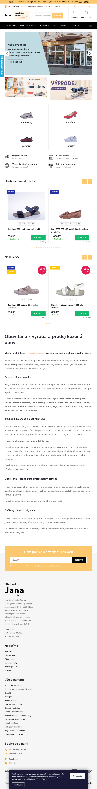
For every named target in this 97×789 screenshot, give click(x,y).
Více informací (42, 779)
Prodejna (8, 697)
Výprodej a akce (11, 666)
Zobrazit (38, 237)
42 (79, 224)
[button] (7, 53)
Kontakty (57, 6)
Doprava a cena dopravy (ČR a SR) (38, 6)
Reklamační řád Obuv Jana (15, 712)
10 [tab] (56, 247)
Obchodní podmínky (13, 708)
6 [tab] (47, 247)
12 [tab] (60, 247)
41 (74, 224)
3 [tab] (41, 247)
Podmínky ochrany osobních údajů (18, 715)
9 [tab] (53, 247)
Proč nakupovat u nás (13, 704)
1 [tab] (36, 247)
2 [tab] (39, 247)
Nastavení (18, 785)
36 (20, 224)
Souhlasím (77, 776)
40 (33, 224)
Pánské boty (10, 659)
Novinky (8, 670)
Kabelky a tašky (11, 663)
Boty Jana (8, 651)
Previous (84, 181)
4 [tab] (43, 247)
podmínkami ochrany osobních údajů (46, 566)
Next (90, 181)
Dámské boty (10, 655)
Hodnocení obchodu (15, 6)
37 (26, 300)
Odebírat (79, 560)
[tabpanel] (26, 215)
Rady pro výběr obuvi (13, 727)
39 (29, 224)
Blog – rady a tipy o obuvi (15, 730)
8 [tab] (51, 247)
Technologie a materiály (14, 734)
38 (24, 224)
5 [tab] (45, 247)
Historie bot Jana (11, 723)
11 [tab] (58, 247)
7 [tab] (49, 247)
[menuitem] (11, 25)
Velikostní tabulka (11, 700)
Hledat (57, 15)
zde (80, 1)
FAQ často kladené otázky (15, 719)
